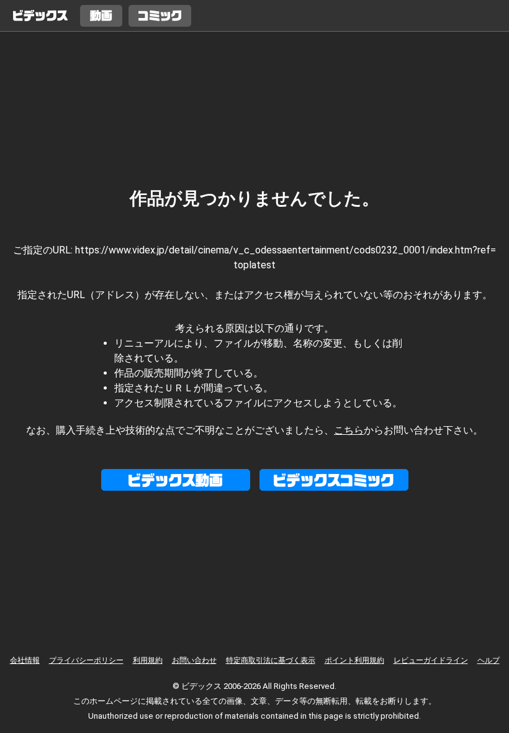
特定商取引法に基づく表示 (270, 660)
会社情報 (25, 660)
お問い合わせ (194, 660)
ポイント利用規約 (354, 660)
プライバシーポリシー (86, 660)
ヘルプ (488, 660)
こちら (349, 430)
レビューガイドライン (431, 660)
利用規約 (148, 660)
